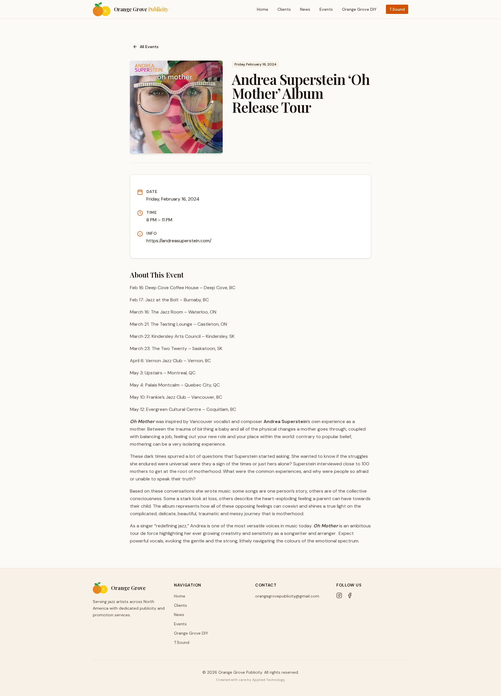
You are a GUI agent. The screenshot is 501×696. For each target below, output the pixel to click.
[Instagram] (339, 595)
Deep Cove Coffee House (172, 288)
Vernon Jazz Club (164, 361)
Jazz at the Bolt (162, 300)
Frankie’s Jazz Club (166, 397)
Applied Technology (268, 679)
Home (262, 9)
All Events (149, 46)
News (305, 9)
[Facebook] (350, 595)
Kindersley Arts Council (176, 336)
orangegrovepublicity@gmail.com (287, 596)
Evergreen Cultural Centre (173, 409)
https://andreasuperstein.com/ (178, 241)
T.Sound (397, 9)
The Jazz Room (167, 312)
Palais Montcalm (162, 385)
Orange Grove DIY (359, 9)
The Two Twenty (169, 348)
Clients (284, 9)
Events (326, 9)
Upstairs (153, 373)
